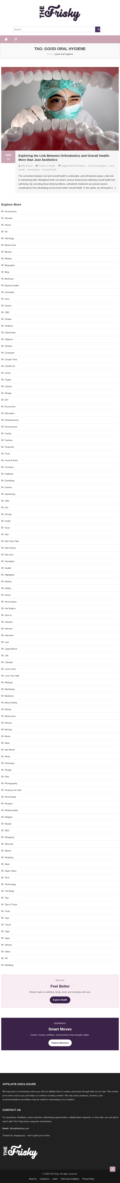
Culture (8, 386)
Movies (8, 723)
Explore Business (60, 1043)
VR (6, 958)
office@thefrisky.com (19, 1128)
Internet (8, 628)
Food (7, 453)
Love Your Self (12, 675)
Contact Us (44, 1179)
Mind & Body (11, 702)
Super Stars (10, 871)
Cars (7, 299)
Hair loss (9, 554)
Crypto (8, 379)
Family (8, 433)
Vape (7, 938)
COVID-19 (10, 366)
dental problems (77, 165)
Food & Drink (11, 460)
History (8, 581)
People (8, 770)
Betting (8, 258)
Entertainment (12, 420)
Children (9, 326)
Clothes (8, 346)
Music (7, 736)
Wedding (9, 965)
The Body (9, 891)
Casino (8, 305)
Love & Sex (10, 669)
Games (8, 487)
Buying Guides (12, 285)
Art (6, 231)
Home (8, 595)
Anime (8, 225)
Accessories (11, 211)
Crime (8, 373)
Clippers (9, 339)
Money (8, 709)
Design (8, 393)
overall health (49, 169)
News (7, 756)
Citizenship (10, 332)
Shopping (9, 837)
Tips (7, 897)
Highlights (9, 575)
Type (7, 931)
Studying (9, 857)
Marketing (10, 689)
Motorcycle (10, 716)
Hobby (8, 588)
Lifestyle (9, 662)
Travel (8, 924)
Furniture (9, 467)
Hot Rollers (10, 608)
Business (9, 278)
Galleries (9, 474)
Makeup (9, 682)
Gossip (8, 514)
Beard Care (10, 245)
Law (7, 642)
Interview (9, 635)
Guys (7, 527)
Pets (7, 776)
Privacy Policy (88, 1179)
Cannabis (9, 292)
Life (6, 655)
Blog (7, 272)
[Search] (97, 29)
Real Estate (10, 797)
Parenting (9, 763)
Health (52, 165)
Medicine (9, 696)
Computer (10, 352)
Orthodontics (33, 169)
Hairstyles (9, 561)
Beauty (8, 252)
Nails (7, 743)
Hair (7, 534)
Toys (7, 918)
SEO (7, 830)
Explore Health (60, 1000)
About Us (33, 1179)
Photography (11, 783)
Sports (8, 850)
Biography (10, 265)
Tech (7, 877)
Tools (7, 911)
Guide (8, 521)
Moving (8, 729)
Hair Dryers (10, 548)
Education (10, 413)
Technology (10, 884)
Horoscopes (11, 601)
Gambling (9, 480)
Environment (11, 426)
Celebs (8, 319)
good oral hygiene (97, 165)
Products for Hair (13, 790)
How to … (9, 615)
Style (7, 864)
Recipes (9, 803)
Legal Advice (11, 649)
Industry (9, 622)
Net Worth (10, 749)
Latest (55, 1179)
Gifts (7, 500)
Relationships (11, 810)
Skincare (9, 844)
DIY (6, 400)
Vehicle (8, 945)
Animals (8, 218)
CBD (7, 312)
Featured (9, 447)
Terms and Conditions (70, 1179)
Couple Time (11, 359)
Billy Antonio (27, 165)
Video (7, 951)
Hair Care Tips (12, 541)
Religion (9, 817)
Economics (10, 406)
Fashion (9, 440)
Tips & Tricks (11, 904)
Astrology (9, 238)
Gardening (10, 494)
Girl (6, 507)
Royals (8, 823)
